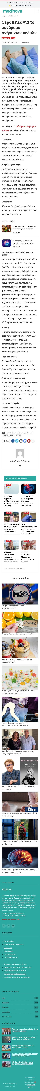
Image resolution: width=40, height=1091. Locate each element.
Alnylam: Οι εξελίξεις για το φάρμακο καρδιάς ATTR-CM (22, 1063)
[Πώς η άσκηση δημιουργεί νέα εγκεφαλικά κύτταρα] (6, 1048)
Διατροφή (5, 1007)
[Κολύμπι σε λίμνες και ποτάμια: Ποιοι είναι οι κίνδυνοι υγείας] (6, 1039)
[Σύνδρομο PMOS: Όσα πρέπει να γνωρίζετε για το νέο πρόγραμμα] (11, 545)
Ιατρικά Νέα (6, 1012)
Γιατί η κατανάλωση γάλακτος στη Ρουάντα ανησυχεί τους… (25, 1055)
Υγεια (13, 38)
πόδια (11, 435)
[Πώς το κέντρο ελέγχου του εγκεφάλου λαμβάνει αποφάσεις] (6, 243)
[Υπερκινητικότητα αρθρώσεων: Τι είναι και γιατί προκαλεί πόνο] (11, 517)
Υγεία (3, 998)
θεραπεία (29, 432)
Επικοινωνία (8, 948)
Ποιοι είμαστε (8, 951)
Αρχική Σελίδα (9, 941)
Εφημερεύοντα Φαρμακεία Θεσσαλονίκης (17, 967)
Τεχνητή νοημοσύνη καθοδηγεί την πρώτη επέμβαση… (25, 1030)
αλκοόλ (9, 432)
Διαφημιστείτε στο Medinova (13, 944)
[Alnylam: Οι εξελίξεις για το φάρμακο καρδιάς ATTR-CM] (6, 1064)
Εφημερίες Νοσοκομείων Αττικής (15, 970)
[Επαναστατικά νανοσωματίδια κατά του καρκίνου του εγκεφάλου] (28, 489)
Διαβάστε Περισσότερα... (11, 919)
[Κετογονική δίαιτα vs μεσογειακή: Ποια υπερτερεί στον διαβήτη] (6, 228)
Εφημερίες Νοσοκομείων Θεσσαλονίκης (17, 977)
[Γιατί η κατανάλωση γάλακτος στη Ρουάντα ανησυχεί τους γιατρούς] (6, 1056)
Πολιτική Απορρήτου (11, 957)
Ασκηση (22, 432)
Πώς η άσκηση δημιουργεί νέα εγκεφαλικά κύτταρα (23, 1046)
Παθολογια (6, 38)
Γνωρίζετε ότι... (7, 1016)
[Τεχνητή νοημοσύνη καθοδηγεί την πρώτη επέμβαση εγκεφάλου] (6, 1031)
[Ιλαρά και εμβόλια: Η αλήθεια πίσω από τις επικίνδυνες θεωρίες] (11, 489)
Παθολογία (5, 1002)
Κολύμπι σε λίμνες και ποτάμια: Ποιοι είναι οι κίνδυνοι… (24, 1038)
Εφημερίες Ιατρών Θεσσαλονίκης (15, 974)
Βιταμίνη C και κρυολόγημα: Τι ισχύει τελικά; (18, 634)
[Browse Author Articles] (20, 453)
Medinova (7, 889)
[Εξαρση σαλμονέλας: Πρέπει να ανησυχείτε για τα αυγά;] (28, 545)
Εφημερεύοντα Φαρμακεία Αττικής (15, 964)
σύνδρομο (18, 435)
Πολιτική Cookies (9, 954)
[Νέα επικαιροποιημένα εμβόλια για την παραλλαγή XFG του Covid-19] (28, 517)
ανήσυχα (15, 432)
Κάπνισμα (5, 435)
